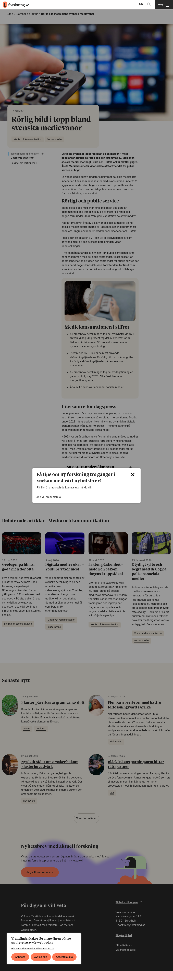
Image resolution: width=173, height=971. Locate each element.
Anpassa (20, 957)
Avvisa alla (40, 957)
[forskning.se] (14, 5)
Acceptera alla (64, 957)
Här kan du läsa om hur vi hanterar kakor (32, 948)
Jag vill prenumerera (48, 497)
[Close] (133, 474)
